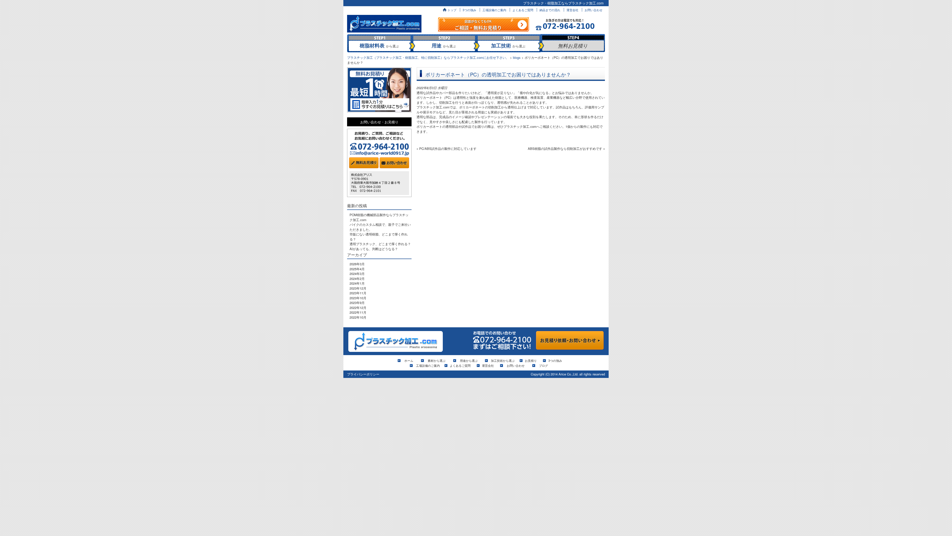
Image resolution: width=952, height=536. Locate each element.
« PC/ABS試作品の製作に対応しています (446, 148)
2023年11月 (358, 293)
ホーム (410, 360)
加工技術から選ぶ (503, 360)
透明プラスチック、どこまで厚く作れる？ (380, 243)
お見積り (531, 360)
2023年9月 (357, 302)
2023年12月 (358, 288)
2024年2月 (357, 278)
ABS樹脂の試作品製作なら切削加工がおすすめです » (566, 148)
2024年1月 (357, 283)
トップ (451, 10)
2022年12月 (358, 307)
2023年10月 (358, 298)
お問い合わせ (593, 10)
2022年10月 (358, 317)
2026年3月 (357, 264)
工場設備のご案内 (494, 10)
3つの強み (469, 10)
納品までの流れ (549, 10)
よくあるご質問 (522, 10)
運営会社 (572, 10)
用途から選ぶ (469, 360)
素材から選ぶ (437, 360)
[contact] (570, 339)
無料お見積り (573, 45)
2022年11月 (358, 312)
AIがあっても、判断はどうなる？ (374, 248)
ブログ (543, 365)
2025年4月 (357, 269)
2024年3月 (357, 273)
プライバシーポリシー (363, 374)
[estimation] (483, 24)
